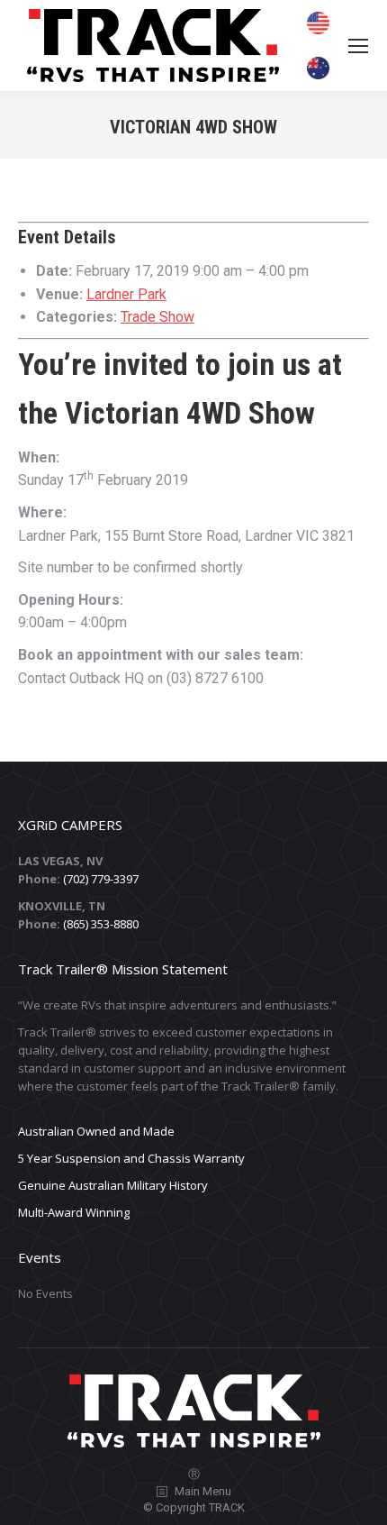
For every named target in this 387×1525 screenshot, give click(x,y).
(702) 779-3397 (101, 879)
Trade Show (157, 316)
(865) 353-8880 (101, 924)
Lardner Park (126, 294)
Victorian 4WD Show (190, 413)
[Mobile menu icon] (358, 46)
